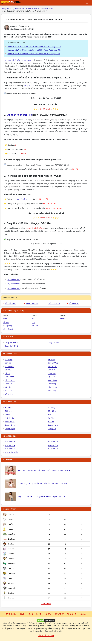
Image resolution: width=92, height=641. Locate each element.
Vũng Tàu (9, 394)
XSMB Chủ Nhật (11, 452)
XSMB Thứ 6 (10, 448)
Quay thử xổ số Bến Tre (35, 228)
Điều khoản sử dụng (46, 635)
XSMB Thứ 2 (10, 442)
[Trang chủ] (10, 2)
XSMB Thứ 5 (53, 445)
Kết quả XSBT (10, 303)
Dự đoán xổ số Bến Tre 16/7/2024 (17, 60)
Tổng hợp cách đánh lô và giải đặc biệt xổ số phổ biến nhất (41, 496)
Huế (33, 322)
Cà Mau (6, 322)
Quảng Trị (52, 428)
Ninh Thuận (9, 421)
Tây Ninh (8, 387)
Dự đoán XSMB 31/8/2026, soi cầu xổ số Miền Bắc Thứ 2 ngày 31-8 (34, 53)
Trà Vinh (8, 390)
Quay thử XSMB (11, 342)
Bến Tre (8, 363)
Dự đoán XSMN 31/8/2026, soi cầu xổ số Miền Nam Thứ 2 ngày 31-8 (34, 46)
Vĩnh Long (52, 390)
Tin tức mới (7, 459)
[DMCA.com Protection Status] (46, 620)
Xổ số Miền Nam (10, 353)
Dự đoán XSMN (14, 283)
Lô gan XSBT (74, 303)
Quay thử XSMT (54, 342)
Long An (8, 383)
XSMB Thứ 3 (53, 442)
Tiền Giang (52, 387)
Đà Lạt (7, 373)
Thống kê (71, 614)
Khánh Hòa (9, 418)
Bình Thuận (52, 366)
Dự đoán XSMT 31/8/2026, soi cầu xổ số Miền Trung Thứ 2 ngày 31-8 (34, 50)
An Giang (8, 359)
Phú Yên (35, 325)
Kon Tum (51, 418)
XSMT (34, 319)
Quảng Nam (53, 425)
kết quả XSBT (29, 85)
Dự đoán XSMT (14, 288)
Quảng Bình (10, 425)
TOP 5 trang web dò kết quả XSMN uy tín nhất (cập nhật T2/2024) (43, 470)
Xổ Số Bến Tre (46, 109)
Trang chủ (11, 614)
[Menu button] (87, 2)
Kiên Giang (52, 380)
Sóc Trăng (52, 383)
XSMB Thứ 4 (10, 445)
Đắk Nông (52, 411)
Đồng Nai (52, 373)
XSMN (5, 319)
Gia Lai (8, 414)
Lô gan (83, 614)
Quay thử (59, 614)
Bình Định (9, 407)
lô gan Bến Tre (21, 199)
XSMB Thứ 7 (53, 448)
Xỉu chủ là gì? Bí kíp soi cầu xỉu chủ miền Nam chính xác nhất (42, 483)
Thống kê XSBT (46, 217)
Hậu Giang (52, 376)
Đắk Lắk (8, 411)
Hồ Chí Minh (8, 329)
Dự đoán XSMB (14, 279)
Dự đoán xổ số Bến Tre (19, 114)
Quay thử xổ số (9, 336)
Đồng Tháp (7, 325)
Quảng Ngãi (10, 428)
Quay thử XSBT (32, 303)
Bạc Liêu (51, 359)
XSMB (62, 319)
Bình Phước (9, 366)
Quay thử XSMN (11, 346)
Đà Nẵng (51, 407)
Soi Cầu (48, 614)
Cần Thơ (51, 370)
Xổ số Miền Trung (10, 402)
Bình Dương (53, 363)
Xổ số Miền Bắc (9, 436)
